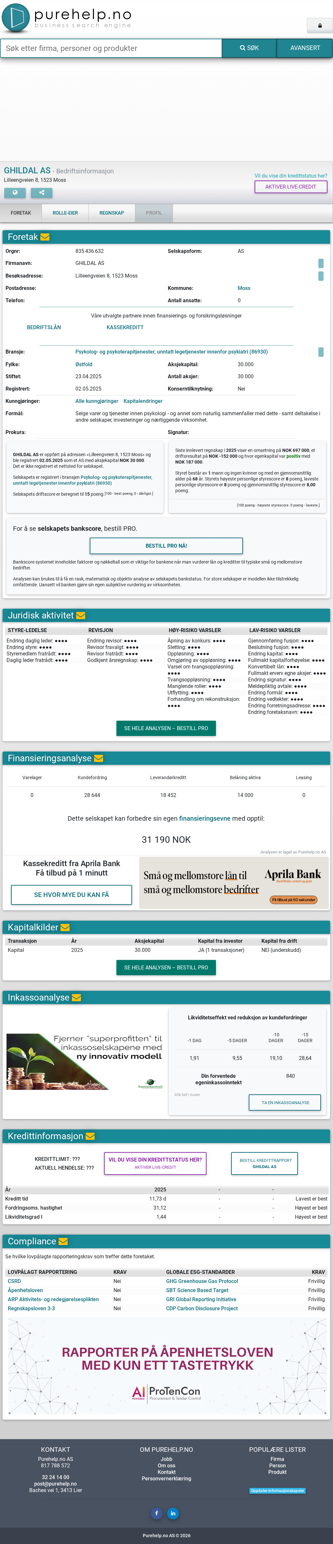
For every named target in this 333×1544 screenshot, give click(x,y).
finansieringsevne (205, 818)
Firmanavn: (19, 263)
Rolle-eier (65, 213)
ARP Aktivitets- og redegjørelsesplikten (53, 1299)
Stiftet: (13, 376)
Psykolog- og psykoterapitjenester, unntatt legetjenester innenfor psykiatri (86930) (171, 352)
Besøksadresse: (24, 276)
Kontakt (167, 1472)
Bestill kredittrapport (266, 1163)
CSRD (14, 1281)
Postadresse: (21, 288)
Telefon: (15, 300)
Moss (244, 288)
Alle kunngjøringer (96, 401)
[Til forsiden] (69, 19)
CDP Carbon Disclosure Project (202, 1308)
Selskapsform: (185, 251)
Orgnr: (13, 251)
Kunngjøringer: (23, 401)
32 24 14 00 (55, 1477)
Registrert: (18, 389)
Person (277, 1466)
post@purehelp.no (55, 1484)
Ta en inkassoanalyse (285, 1102)
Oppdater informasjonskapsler (277, 1490)
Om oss (166, 1466)
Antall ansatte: (185, 300)
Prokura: (16, 432)
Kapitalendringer (143, 401)
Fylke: (13, 364)
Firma (277, 1459)
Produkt (277, 1472)
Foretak (21, 213)
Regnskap (112, 213)
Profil (154, 213)
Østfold (83, 364)
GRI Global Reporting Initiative (201, 1299)
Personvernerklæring (166, 1479)
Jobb (166, 1459)
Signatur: (178, 432)
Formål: (15, 413)
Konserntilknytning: (190, 389)
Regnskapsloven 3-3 (31, 1308)
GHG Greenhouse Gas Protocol (202, 1281)
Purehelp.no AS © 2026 (167, 1535)
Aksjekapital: (183, 364)
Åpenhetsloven (25, 1290)
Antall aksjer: (183, 376)
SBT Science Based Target (197, 1290)
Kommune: (180, 288)
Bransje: (15, 352)
